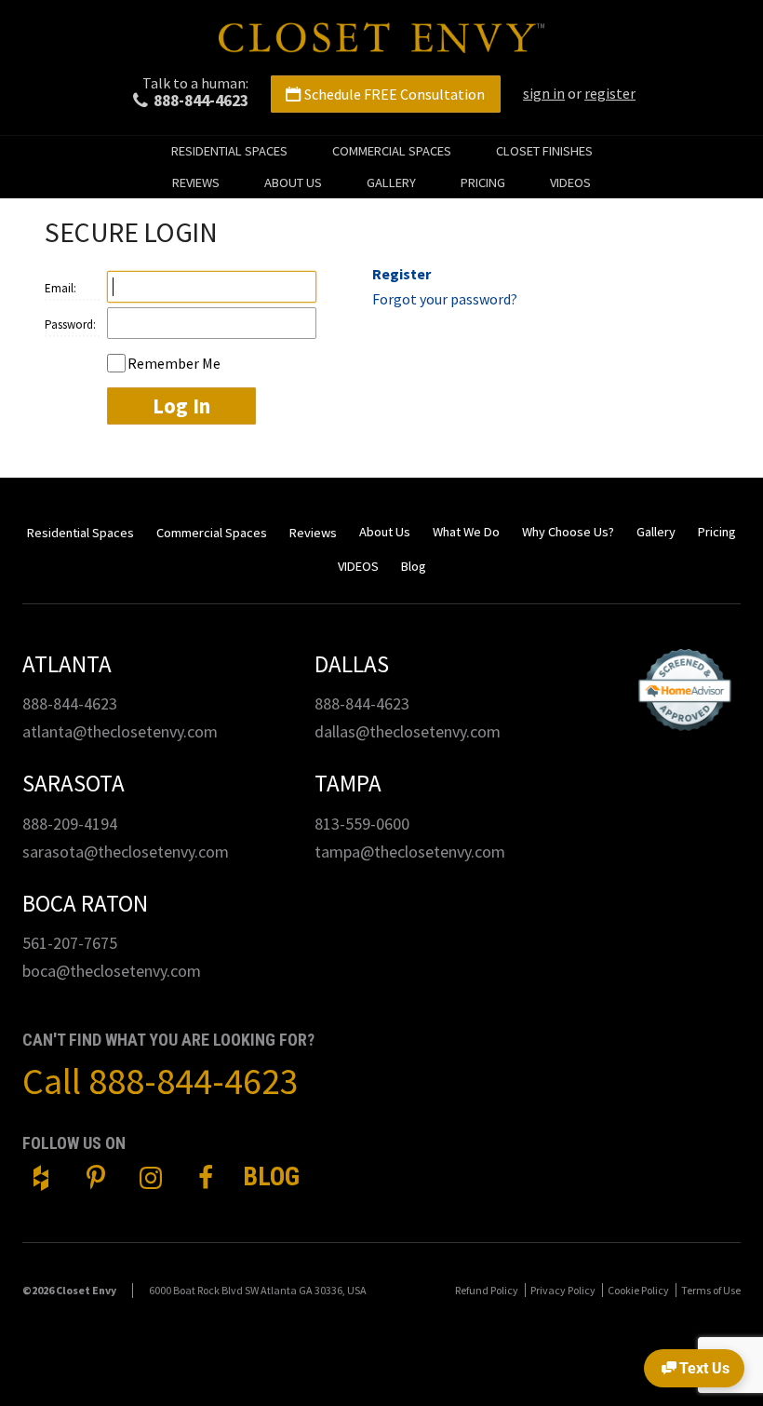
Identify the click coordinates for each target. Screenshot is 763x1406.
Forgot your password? (444, 299)
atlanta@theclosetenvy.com (120, 731)
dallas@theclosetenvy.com (408, 731)
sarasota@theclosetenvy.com (125, 851)
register (610, 93)
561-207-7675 (69, 942)
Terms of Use (711, 1290)
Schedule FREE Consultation (394, 94)
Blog (413, 566)
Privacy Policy (563, 1290)
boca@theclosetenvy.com (111, 970)
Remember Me (174, 363)
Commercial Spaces (391, 150)
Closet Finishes (544, 150)
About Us (293, 182)
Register (401, 273)
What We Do (466, 531)
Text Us (704, 1368)
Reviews (196, 182)
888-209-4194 (69, 823)
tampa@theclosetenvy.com (410, 851)
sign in (544, 93)
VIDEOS (570, 182)
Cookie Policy (638, 1290)
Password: (70, 324)
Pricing (483, 182)
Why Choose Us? (568, 531)
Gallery (391, 182)
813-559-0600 (362, 823)
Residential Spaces (229, 150)
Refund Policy (486, 1290)
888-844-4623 (201, 100)
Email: (60, 288)
